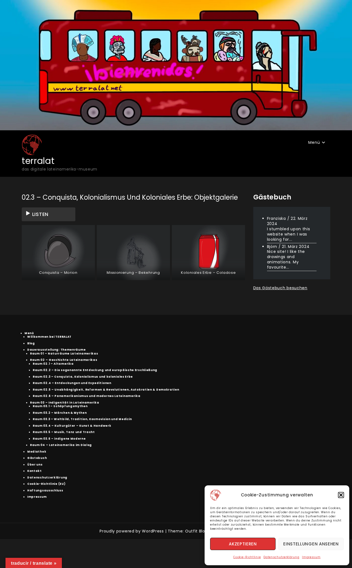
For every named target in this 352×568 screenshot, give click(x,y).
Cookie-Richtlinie (247, 557)
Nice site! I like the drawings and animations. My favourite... (286, 259)
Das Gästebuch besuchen (280, 288)
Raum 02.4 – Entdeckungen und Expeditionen (72, 383)
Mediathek (36, 452)
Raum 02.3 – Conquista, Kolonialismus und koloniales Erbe (83, 377)
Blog (31, 343)
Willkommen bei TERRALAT (49, 337)
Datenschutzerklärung (281, 557)
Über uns (35, 464)
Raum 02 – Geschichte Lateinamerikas (63, 360)
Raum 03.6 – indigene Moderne (59, 439)
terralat (38, 161)
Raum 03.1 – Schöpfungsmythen (60, 406)
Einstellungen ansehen (311, 544)
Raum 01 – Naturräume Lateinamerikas (64, 353)
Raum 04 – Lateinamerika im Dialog (61, 445)
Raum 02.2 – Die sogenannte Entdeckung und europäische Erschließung (95, 370)
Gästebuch (37, 458)
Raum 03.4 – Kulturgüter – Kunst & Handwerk (72, 426)
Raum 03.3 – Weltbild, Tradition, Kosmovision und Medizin (82, 419)
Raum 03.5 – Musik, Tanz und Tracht (64, 432)
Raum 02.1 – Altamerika (53, 364)
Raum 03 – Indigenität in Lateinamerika (64, 403)
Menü (314, 142)
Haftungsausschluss (45, 490)
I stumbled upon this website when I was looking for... (288, 234)
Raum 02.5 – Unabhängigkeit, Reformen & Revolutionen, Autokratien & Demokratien (106, 390)
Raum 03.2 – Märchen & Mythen (60, 413)
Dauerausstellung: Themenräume (56, 350)
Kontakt (34, 471)
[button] (341, 495)
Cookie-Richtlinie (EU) (46, 484)
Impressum (311, 557)
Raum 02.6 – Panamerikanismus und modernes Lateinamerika (87, 396)
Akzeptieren (243, 544)
